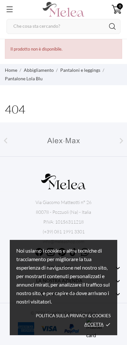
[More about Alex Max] (63, 140)
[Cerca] (112, 26)
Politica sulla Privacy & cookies (73, 315)
